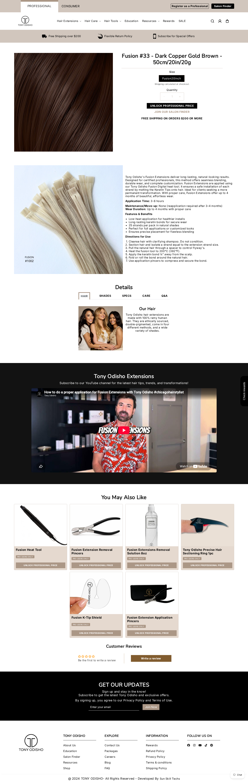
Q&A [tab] (164, 295)
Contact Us (112, 745)
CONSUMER (71, 6)
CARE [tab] (146, 295)
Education (70, 751)
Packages (111, 751)
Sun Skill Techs (170, 778)
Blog (108, 762)
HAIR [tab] (84, 296)
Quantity (172, 90)
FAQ (107, 768)
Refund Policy (155, 751)
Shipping (159, 84)
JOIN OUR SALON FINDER (172, 111)
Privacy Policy (133, 700)
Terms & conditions (159, 762)
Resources (70, 762)
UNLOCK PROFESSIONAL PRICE (172, 105)
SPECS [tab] (126, 295)
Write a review (151, 658)
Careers (110, 756)
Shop (66, 768)
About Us (69, 745)
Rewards (152, 745)
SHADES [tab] (105, 295)
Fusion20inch (171, 78)
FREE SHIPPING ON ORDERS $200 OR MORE (172, 118)
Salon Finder (222, 6)
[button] (69, 21)
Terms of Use (162, 700)
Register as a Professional (190, 6)
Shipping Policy (156, 768)
